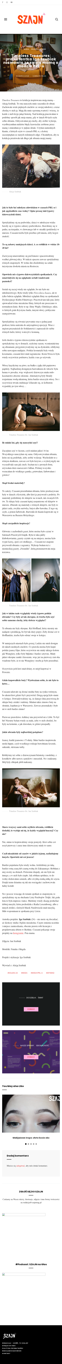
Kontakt (6, 1353)
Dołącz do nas (9, 1346)
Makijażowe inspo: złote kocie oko (31, 1137)
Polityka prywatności (12, 1348)
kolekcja (13, 973)
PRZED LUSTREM (38, 49)
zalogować (20, 1165)
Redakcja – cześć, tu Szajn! (15, 1343)
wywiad (50, 973)
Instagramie (18, 932)
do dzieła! (31, 998)
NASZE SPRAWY (27, 1046)
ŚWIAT (40, 998)
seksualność (42, 1046)
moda (26, 49)
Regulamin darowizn (11, 1351)
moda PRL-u (37, 973)
